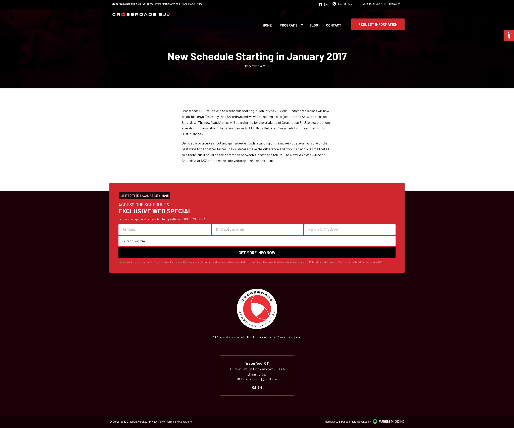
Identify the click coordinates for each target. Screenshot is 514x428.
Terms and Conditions (179, 421)
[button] (509, 35)
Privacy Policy (157, 421)
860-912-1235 (345, 3)
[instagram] (325, 4)
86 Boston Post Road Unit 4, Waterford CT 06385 (257, 369)
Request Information (378, 24)
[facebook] (320, 4)
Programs (289, 25)
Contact (333, 25)
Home (267, 25)
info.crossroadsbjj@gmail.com (259, 379)
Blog (314, 25)
